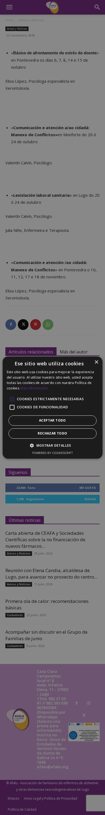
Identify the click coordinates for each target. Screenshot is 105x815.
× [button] (96, 362)
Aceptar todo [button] (52, 420)
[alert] (52, 407)
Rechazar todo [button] (52, 433)
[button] (52, 445)
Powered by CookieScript (52, 453)
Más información (34, 388)
